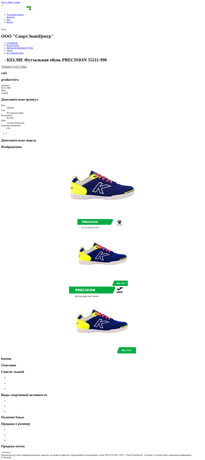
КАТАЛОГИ (13, 45)
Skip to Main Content (10, 2)
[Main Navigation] (2, 5)
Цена (3, 90)
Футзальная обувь (15, 53)
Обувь (10, 50)
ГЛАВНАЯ (12, 43)
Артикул (5, 85)
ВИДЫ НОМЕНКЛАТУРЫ (20, 48)
